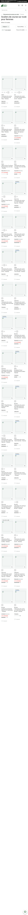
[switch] (3, 30)
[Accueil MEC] (4, 5)
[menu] (25, 5)
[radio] (2, 92)
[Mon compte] (22, 5)
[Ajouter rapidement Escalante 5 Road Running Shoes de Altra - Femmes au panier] (25, 363)
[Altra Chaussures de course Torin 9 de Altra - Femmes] (20, 434)
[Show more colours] (12, 92)
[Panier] (18, 5)
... (1, 14)
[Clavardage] (25, 912)
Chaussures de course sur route (11, 14)
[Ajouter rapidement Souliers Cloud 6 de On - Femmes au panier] (12, 193)
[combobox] (14, 10)
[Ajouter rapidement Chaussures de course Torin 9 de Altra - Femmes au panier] (25, 432)
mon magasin (8, 29)
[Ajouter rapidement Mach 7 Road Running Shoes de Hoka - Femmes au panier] (12, 398)
